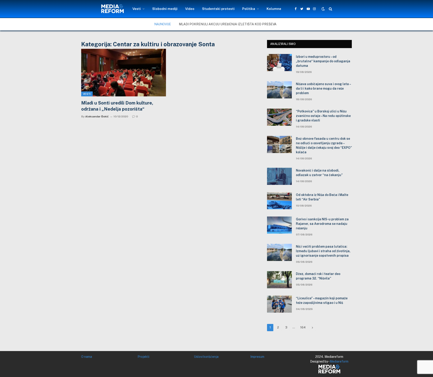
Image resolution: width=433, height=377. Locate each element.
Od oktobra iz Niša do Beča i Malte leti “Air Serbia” (322, 197)
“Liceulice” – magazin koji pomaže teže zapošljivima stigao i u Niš (322, 300)
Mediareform (339, 361)
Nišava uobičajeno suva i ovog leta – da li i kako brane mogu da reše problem (323, 88)
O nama (86, 356)
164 (303, 327)
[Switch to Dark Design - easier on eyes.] (323, 9)
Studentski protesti (218, 9)
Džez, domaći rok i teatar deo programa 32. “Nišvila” (318, 276)
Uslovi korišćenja (206, 356)
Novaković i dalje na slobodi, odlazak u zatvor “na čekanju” (319, 173)
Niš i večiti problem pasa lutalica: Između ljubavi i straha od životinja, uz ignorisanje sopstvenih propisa (323, 251)
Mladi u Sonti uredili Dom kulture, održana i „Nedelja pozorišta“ (117, 106)
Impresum (257, 356)
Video (189, 9)
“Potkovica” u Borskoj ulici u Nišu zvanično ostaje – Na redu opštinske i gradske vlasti (323, 115)
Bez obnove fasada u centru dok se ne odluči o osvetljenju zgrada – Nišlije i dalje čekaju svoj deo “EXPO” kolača (324, 145)
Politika (248, 9)
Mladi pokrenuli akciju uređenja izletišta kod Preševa (227, 24)
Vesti (136, 9)
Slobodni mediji (164, 9)
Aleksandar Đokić (97, 116)
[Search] (330, 9)
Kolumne (274, 9)
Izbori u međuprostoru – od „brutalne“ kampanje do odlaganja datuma (323, 61)
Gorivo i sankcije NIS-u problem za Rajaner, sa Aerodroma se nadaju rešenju (322, 223)
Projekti (143, 356)
